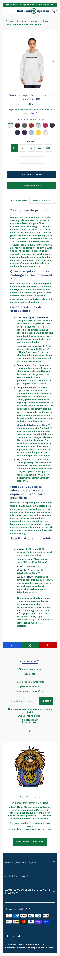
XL (39, 148)
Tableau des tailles (40, 201)
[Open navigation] (11, 11)
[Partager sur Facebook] (12, 645)
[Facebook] (24, 731)
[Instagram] (30, 731)
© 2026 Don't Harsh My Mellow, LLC (23, 944)
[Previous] (10, 61)
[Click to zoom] (52, 40)
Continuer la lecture (29, 842)
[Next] (52, 61)
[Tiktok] (35, 731)
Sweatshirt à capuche (28, 21)
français (10, 909)
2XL (48, 148)
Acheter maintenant (32, 185)
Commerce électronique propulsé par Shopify (29, 948)
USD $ (28, 909)
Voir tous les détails (18, 201)
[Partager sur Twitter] (30, 645)
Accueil (10, 21)
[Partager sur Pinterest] (48, 645)
